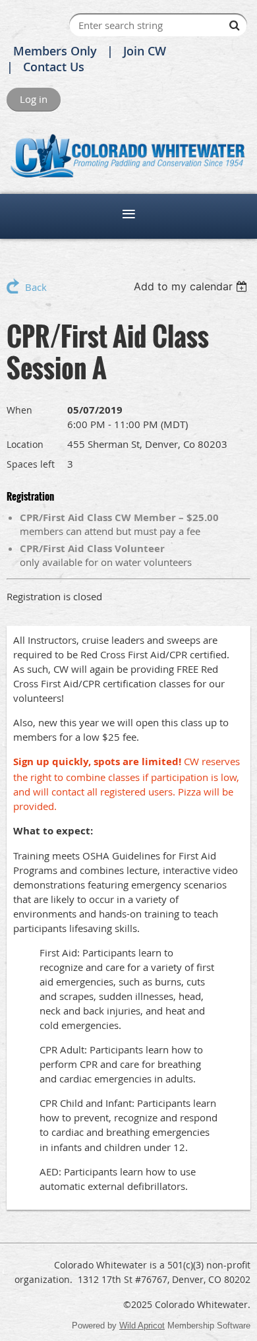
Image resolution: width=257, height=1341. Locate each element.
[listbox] (192, 286)
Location (25, 444)
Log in (33, 99)
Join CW (144, 51)
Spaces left (31, 464)
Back (36, 287)
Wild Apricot (142, 1325)
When (19, 410)
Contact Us (53, 67)
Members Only (55, 51)
